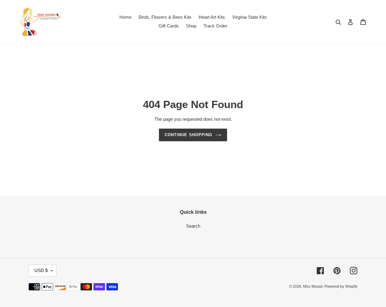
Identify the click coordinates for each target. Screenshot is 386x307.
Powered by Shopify (340, 286)
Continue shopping (188, 135)
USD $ (41, 270)
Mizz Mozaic (313, 286)
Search (193, 226)
